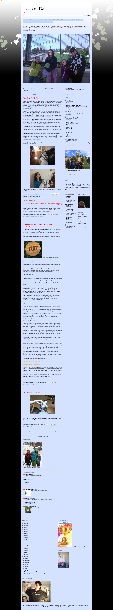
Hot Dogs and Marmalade (72, 100)
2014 (25, 533)
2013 (25, 531)
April (26, 564)
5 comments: (43, 382)
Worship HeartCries (69, 177)
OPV (73, 187)
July (26, 570)
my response (46, 209)
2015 (25, 535)
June (26, 568)
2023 (25, 550)
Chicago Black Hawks (82, 216)
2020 (25, 545)
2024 (25, 552)
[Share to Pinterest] (58, 194)
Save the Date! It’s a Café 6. (72, 118)
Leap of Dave (36, 8)
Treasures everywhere (35, 507)
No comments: (43, 194)
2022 (25, 548)
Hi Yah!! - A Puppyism (31, 392)
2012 (25, 529)
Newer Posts (27, 431)
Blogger (69, 606)
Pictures (29, 196)
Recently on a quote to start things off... (38, 19)
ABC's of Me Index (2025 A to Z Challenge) (58, 19)
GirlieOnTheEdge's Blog (72, 117)
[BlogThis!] (53, 194)
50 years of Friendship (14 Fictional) (32, 571)
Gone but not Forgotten (83, 227)
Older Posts (58, 431)
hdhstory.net (69, 127)
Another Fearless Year (30, 502)
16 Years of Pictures (47, 22)
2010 (25, 525)
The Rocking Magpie (71, 225)
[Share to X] (55, 194)
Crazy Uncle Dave (76, 185)
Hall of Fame (84, 185)
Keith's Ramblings (70, 94)
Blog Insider (67, 185)
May (26, 566)
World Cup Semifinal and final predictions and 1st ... (36, 573)
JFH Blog (68, 196)
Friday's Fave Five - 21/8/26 (72, 123)
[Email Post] (49, 194)
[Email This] (52, 194)
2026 (25, 556)
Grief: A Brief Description (30, 503)
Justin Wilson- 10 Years (30, 481)
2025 (25, 554)
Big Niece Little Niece (31, 98)
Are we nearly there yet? (31, 506)
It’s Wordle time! (69, 96)
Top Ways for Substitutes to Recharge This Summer (71, 221)
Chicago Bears (81, 214)
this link (25, 376)
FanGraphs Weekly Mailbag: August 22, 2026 (75, 113)
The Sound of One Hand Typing (73, 105)
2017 (25, 539)
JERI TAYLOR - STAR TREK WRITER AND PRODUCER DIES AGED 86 (40, 499)
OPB (69, 187)
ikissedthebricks (29, 479)
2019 (25, 543)
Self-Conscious (69, 101)
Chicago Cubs (81, 221)
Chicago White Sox (82, 223)
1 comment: (43, 424)
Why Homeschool (29, 474)
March (26, 562)
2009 (25, 523)
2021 (25, 547)
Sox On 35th (69, 88)
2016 (25, 537)
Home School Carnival (32, 216)
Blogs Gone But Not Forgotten (76, 19)
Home (26, 19)
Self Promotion (41, 216)
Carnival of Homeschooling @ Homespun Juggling (42, 204)
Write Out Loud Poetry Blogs (69, 205)
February (27, 560)
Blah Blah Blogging (84, 184)
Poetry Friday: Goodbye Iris (71, 140)
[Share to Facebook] (56, 194)
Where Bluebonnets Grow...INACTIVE (39, 490)
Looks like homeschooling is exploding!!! (33, 475)
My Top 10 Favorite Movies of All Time (33, 22)
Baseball (75, 184)
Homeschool (40, 384)
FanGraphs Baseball (71, 111)
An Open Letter (68, 184)
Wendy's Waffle (69, 122)
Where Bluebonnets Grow (31, 489)
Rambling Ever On (70, 132)
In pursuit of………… (70, 206)
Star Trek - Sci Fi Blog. (30, 498)
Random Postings (80, 187)
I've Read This (69, 209)
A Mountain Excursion (70, 128)
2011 (25, 527)
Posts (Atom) (46, 436)
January (27, 558)
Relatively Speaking (35, 196)
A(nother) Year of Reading (72, 139)
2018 (25, 541)
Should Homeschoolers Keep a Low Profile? (37, 231)
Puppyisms (33, 426)
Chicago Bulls (81, 218)
